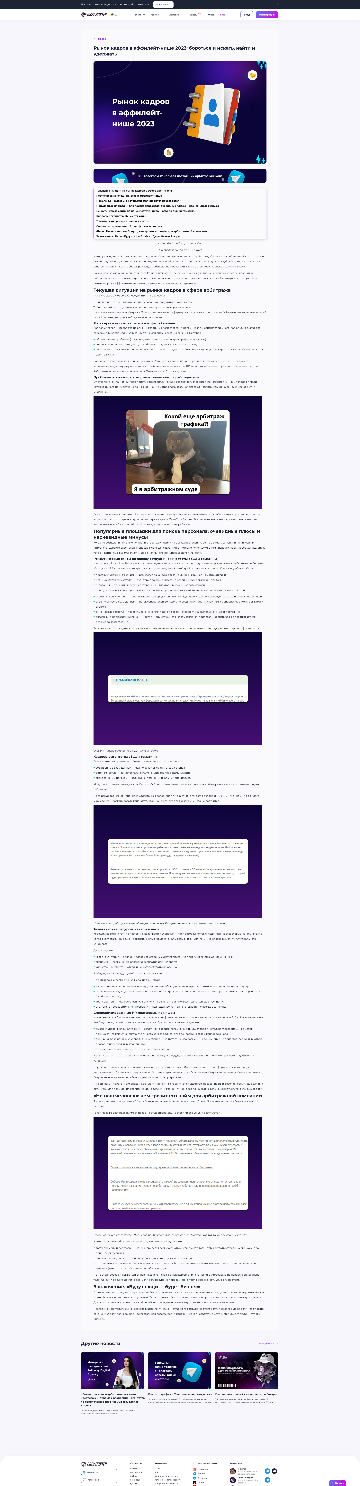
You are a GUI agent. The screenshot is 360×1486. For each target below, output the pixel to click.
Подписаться (163, 4)
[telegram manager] (267, 1473)
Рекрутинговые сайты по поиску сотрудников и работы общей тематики (145, 211)
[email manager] (274, 1473)
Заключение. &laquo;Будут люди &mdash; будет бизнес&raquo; (138, 236)
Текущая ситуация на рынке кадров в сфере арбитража (134, 190)
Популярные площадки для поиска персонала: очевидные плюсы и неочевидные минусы (157, 205)
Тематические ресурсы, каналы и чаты (122, 221)
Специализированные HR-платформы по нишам (129, 226)
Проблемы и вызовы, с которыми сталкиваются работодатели (138, 200)
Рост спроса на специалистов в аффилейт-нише (129, 195)
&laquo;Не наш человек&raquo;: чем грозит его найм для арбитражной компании (151, 231)
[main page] (94, 15)
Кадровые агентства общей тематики (121, 216)
